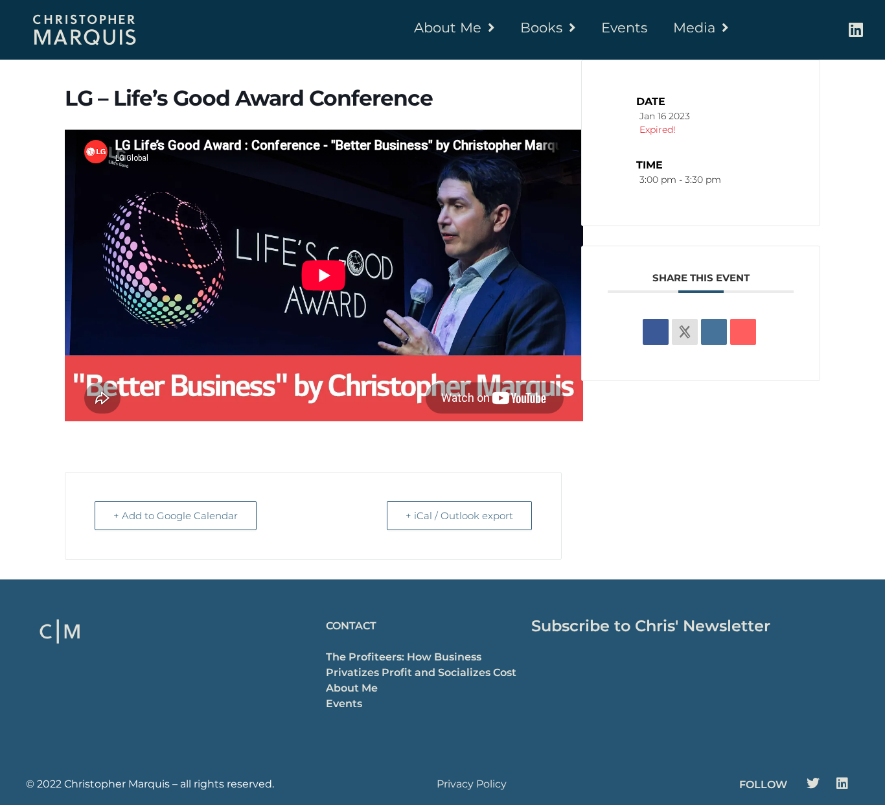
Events (624, 27)
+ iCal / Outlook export (459, 515)
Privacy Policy (472, 784)
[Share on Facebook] (656, 332)
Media (694, 27)
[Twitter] (813, 784)
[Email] (743, 332)
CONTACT (351, 626)
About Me (447, 27)
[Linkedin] (856, 29)
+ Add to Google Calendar (175, 515)
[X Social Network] (685, 332)
